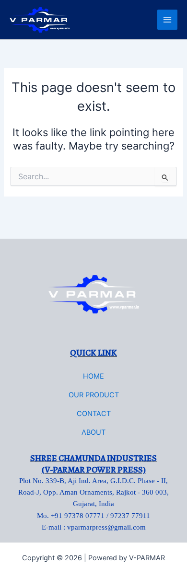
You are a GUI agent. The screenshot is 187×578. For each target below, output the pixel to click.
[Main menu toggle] (167, 20)
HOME (93, 376)
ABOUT (93, 432)
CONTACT (94, 413)
